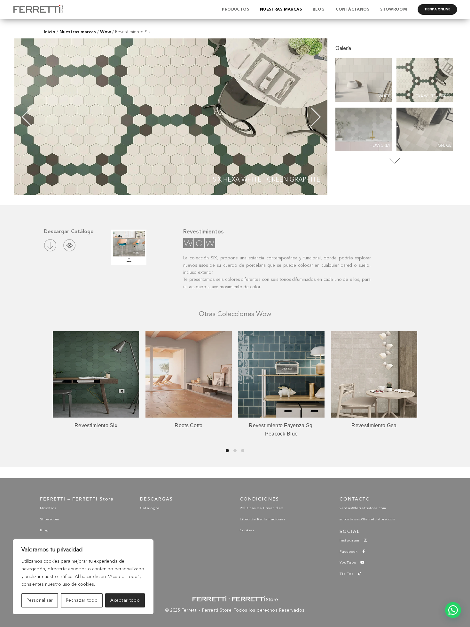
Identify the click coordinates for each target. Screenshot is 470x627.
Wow (105, 32)
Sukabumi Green (374, 425)
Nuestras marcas (77, 32)
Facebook (351, 552)
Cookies (247, 530)
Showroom (49, 519)
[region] (83, 576)
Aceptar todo (125, 600)
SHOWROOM (393, 10)
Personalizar (40, 600)
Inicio (49, 32)
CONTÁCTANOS (352, 10)
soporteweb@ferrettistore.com (368, 519)
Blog (44, 530)
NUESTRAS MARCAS (281, 10)
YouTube (350, 563)
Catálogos (150, 508)
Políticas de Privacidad (262, 508)
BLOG (319, 10)
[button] (453, 610)
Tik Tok (348, 574)
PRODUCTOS (235, 10)
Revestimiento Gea (281, 425)
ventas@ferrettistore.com (363, 508)
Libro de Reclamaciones (262, 519)
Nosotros (48, 508)
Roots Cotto (96, 425)
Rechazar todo (82, 600)
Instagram (351, 540)
